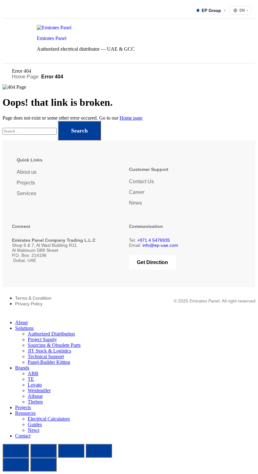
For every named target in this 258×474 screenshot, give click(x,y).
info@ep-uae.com (160, 245)
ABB (33, 373)
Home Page (25, 76)
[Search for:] (30, 130)
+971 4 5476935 (153, 240)
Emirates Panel (51, 38)
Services (26, 193)
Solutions (24, 328)
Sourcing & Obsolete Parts (54, 345)
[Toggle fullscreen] (43, 451)
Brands (22, 367)
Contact (23, 435)
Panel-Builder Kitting (49, 362)
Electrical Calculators (49, 418)
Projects (26, 182)
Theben (35, 401)
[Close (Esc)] (99, 451)
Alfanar (35, 396)
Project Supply (42, 339)
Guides (35, 424)
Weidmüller (39, 390)
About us (26, 172)
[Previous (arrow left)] (16, 464)
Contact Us (141, 181)
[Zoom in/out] (16, 451)
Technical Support (46, 356)
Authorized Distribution (51, 333)
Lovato (35, 384)
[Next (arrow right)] (43, 464)
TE (31, 379)
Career (136, 192)
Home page (131, 118)
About (21, 322)
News (135, 203)
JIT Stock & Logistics (49, 350)
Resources (25, 413)
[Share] (71, 451)
